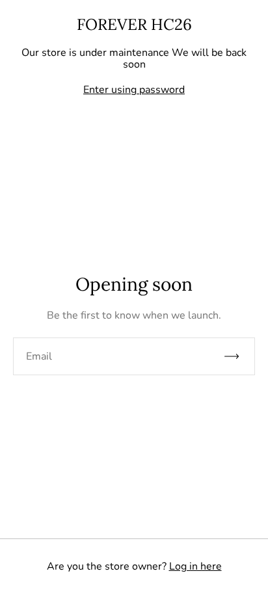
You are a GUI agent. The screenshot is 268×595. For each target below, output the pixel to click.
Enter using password (134, 89)
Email (39, 356)
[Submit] (237, 356)
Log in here (195, 566)
